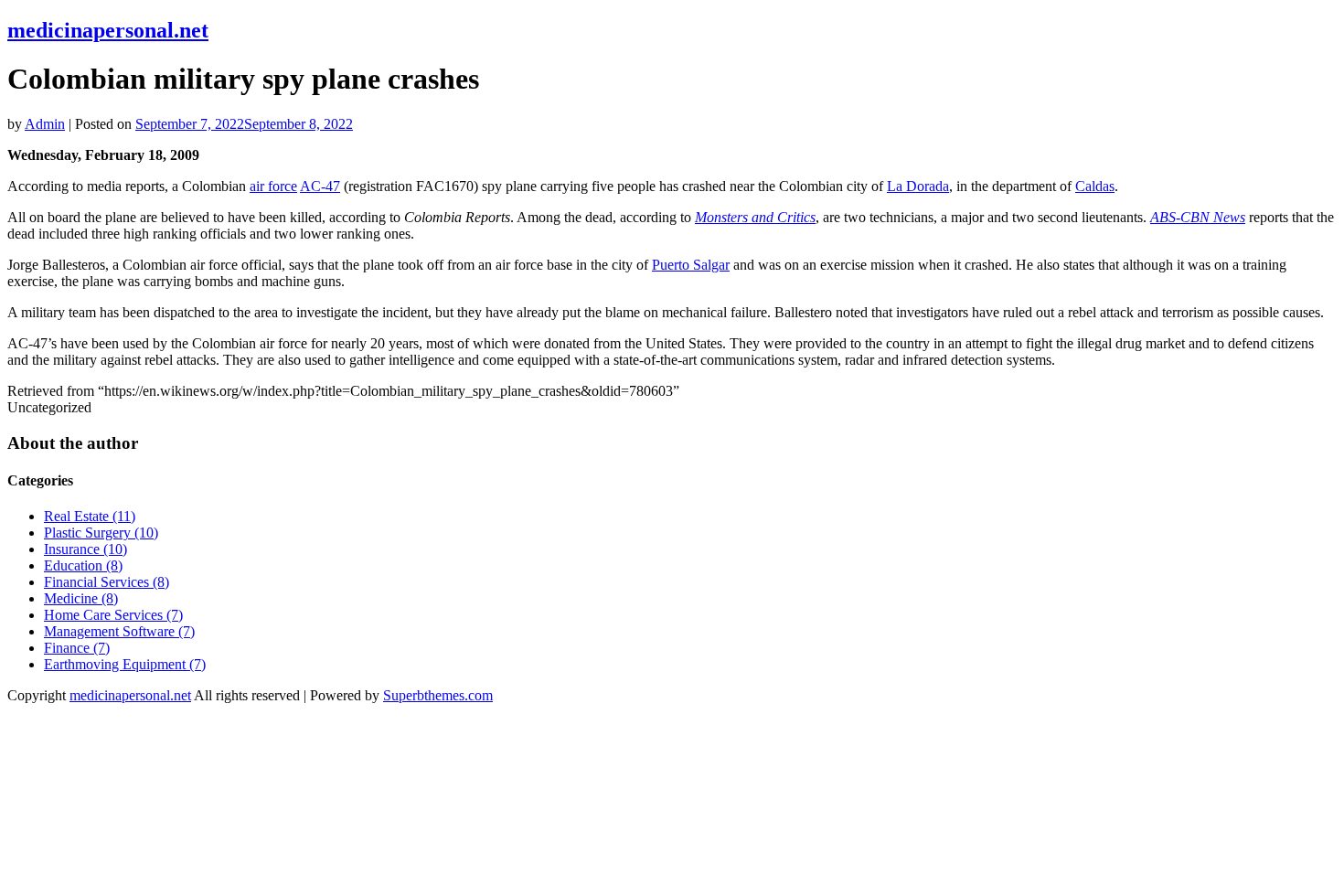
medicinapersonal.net (107, 30)
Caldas (1095, 186)
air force (273, 186)
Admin (45, 124)
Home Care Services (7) (113, 615)
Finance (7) (77, 648)
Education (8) (83, 565)
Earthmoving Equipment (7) (125, 664)
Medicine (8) (81, 598)
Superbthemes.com (438, 695)
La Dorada (918, 186)
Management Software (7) (119, 631)
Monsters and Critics (755, 217)
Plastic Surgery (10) (101, 532)
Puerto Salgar (691, 264)
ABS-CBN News (1197, 217)
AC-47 (320, 186)
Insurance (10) (85, 549)
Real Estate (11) (89, 516)
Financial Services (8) (106, 582)
